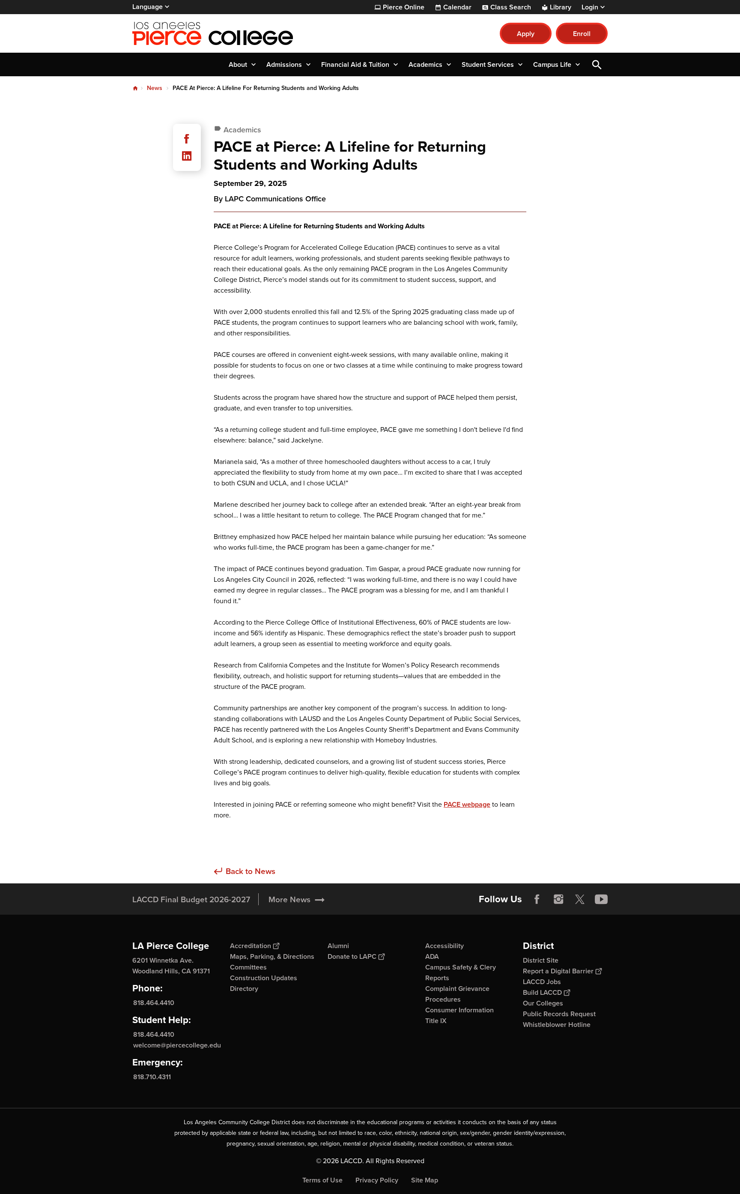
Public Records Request (559, 1014)
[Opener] (731, 906)
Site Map (424, 1180)
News (154, 88)
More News (289, 899)
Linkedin (186, 156)
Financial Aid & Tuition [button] (355, 64)
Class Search (510, 7)
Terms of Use (322, 1180)
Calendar (457, 7)
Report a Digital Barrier (558, 971)
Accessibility (444, 946)
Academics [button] (425, 64)
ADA (432, 956)
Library (560, 7)
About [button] (238, 64)
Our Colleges (543, 1003)
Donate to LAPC (352, 956)
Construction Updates (263, 978)
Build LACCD (542, 992)
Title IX (436, 1021)
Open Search (597, 64)
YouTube (601, 899)
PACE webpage (467, 804)
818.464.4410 (153, 1003)
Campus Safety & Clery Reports (460, 972)
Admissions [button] (284, 64)
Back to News (250, 871)
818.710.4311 (152, 1077)
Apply (525, 34)
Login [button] (590, 7)
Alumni (338, 946)
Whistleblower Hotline (557, 1024)
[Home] (225, 33)
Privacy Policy (376, 1180)
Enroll (582, 34)
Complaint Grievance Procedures (457, 994)
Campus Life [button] (552, 64)
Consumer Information (459, 1010)
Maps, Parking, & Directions (272, 956)
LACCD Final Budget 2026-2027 (191, 899)
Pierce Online (403, 7)
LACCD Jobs (542, 982)
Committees (248, 967)
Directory (244, 989)
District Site (540, 960)
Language (147, 7)
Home (135, 88)
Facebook (186, 138)
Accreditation (250, 946)
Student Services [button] (488, 64)
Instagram (558, 899)
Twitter (579, 899)
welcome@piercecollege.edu (177, 1045)
